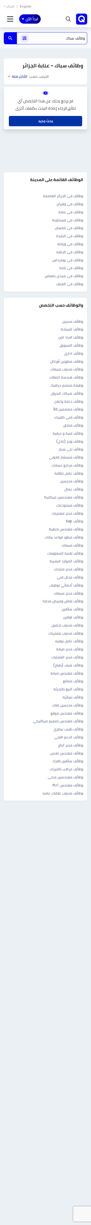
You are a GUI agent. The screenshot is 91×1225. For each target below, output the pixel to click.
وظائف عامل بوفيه (69, 641)
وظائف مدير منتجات (68, 569)
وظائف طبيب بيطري (68, 729)
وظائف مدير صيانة (69, 649)
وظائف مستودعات (69, 505)
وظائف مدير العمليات (67, 657)
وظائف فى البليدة (69, 235)
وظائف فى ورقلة (70, 243)
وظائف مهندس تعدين (66, 753)
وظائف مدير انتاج (70, 745)
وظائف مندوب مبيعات (66, 369)
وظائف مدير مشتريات (67, 513)
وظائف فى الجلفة (69, 252)
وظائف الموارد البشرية (66, 561)
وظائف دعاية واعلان (68, 401)
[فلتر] (24, 38)
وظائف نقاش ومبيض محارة (63, 601)
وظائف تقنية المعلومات (65, 553)
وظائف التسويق (71, 345)
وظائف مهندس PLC (68, 785)
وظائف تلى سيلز (71, 449)
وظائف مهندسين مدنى (65, 777)
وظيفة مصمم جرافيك (67, 385)
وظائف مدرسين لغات (67, 705)
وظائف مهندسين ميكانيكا (63, 497)
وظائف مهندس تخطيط (66, 529)
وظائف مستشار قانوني (66, 457)
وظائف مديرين (72, 321)
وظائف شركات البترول (67, 393)
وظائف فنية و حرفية (68, 433)
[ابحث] (10, 38)
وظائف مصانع (73, 681)
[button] (68, 19)
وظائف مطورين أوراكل (66, 361)
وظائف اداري (73, 353)
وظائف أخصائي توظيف (66, 585)
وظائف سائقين (72, 609)
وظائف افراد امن (70, 337)
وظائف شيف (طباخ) (68, 665)
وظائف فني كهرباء (68, 417)
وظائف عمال (73, 489)
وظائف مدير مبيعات (68, 593)
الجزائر (10, 6)
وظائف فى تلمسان (69, 227)
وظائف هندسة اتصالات (66, 377)
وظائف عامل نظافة (69, 473)
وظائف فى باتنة (71, 267)
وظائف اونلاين (73, 617)
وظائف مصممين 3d (68, 409)
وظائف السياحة (72, 329)
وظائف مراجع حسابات (67, 465)
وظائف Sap (74, 521)
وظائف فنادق (73, 425)
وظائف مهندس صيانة (67, 673)
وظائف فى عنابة (70, 212)
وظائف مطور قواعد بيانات (64, 537)
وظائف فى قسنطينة (67, 220)
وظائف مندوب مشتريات (65, 633)
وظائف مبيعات (72, 545)
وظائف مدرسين (71, 481)
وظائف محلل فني (70, 577)
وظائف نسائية (73, 697)
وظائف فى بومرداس (67, 260)
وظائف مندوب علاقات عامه (63, 793)
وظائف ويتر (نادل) (69, 441)
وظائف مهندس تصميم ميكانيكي (58, 721)
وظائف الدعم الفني (68, 737)
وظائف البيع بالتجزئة (68, 689)
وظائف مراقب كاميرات (66, 769)
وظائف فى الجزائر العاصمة (63, 195)
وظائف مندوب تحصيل (67, 625)
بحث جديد (45, 120)
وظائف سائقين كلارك (68, 761)
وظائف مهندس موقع (67, 713)
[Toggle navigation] (10, 19)
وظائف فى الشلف (69, 283)
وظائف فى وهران (70, 203)
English (25, 6)
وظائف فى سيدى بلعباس (64, 275)
